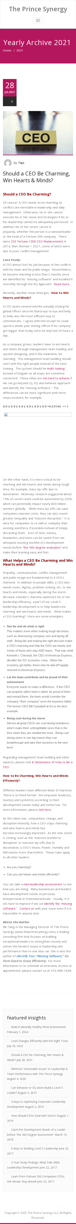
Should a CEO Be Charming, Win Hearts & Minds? (36, 177)
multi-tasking (56, 368)
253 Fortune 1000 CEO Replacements (36, 241)
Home (7, 50)
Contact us (27, 908)
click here (44, 810)
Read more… (62, 284)
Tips (21, 163)
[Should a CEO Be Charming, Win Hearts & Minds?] (38, 133)
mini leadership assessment (43, 884)
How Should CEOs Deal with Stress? (33, 1115)
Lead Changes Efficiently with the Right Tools (39, 1041)
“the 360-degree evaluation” (42, 547)
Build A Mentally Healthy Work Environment (38, 1027)
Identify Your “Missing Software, (39, 956)
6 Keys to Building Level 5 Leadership (34, 1148)
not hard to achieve (56, 378)
